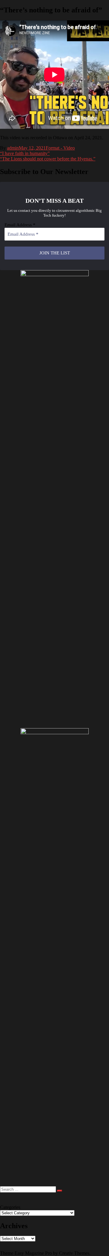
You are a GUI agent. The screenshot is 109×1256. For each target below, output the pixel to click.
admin (13, 147)
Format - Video (60, 147)
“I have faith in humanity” (25, 153)
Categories (10, 1207)
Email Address (20, 224)
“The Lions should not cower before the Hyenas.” (47, 158)
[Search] (59, 1191)
